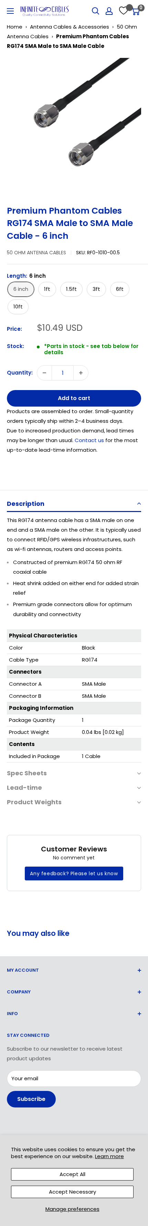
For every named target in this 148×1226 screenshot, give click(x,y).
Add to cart (74, 398)
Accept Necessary (72, 1191)
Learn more (109, 1156)
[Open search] (95, 11)
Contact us (90, 440)
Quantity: (20, 372)
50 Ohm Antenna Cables (36, 252)
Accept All (72, 1174)
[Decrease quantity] (44, 373)
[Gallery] (74, 125)
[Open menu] (10, 11)
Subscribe (31, 1099)
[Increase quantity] (81, 373)
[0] (135, 11)
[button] (74, 504)
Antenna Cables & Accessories (69, 26)
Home (14, 26)
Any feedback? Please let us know (74, 873)
